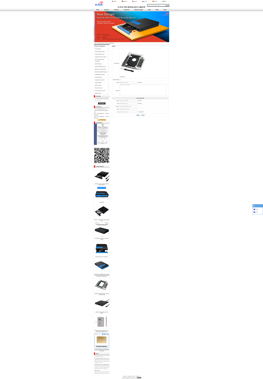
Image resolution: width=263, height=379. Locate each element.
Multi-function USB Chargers (101, 71)
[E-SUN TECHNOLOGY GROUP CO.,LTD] (99, 3)
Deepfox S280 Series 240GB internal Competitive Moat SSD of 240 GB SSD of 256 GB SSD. (101, 350)
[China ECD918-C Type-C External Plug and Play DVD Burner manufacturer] (101, 182)
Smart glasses (98, 48)
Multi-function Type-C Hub (100, 69)
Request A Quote (138, 9)
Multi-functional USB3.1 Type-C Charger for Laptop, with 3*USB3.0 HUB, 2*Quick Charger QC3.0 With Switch (101, 275)
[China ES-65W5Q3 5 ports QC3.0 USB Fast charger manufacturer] (101, 236)
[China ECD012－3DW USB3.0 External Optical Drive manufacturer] (101, 218)
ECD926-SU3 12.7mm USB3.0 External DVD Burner (104, 362)
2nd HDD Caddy (101, 43)
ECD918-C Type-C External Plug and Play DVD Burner (102, 184)
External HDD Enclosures (100, 66)
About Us (106, 9)
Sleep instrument (98, 87)
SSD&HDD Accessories (100, 74)
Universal (106, 43)
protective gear (98, 93)
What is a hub (97, 368)
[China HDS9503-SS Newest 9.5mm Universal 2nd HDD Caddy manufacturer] (101, 292)
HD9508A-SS (122, 76)
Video (164, 9)
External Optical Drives (100, 51)
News (149, 9)
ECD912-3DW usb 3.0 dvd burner (101, 256)
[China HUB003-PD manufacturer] (101, 200)
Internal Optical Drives (99, 54)
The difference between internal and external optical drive (105, 356)
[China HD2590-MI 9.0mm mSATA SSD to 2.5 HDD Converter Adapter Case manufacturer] (101, 329)
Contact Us (126, 9)
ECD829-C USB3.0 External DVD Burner (102, 313)
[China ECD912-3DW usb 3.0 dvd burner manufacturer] (101, 255)
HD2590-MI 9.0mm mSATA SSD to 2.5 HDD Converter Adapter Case (102, 331)
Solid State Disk (98, 77)
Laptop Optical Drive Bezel (100, 56)
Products (116, 9)
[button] (167, 26)
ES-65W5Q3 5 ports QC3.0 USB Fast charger (102, 239)
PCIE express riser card (100, 90)
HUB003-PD (101, 202)
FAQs (157, 9)
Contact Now (101, 120)
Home (97, 9)
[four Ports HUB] (131, 41)
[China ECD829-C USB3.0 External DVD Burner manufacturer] (101, 310)
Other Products (98, 85)
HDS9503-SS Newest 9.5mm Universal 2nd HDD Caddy (101, 294)
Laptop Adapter (98, 82)
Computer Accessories (100, 79)
